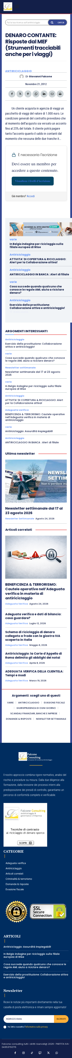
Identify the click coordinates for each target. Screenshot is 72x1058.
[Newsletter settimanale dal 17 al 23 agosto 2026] (36, 481)
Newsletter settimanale (20, 367)
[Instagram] (23, 1053)
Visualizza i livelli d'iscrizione (32, 181)
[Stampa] (60, 93)
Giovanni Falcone (40, 76)
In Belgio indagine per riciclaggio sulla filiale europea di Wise (36, 245)
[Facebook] (11, 93)
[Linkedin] (44, 93)
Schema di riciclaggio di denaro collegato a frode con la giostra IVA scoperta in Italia (32, 636)
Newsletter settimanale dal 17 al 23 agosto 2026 (32, 373)
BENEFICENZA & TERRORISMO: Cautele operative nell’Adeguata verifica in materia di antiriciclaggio (35, 417)
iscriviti (61, 1018)
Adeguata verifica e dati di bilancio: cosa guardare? (33, 616)
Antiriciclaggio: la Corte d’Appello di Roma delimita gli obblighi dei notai (33, 655)
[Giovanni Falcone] (22, 76)
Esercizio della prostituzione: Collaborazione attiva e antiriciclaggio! (37, 306)
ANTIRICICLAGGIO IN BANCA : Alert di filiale (39, 274)
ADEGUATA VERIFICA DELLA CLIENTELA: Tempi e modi (34, 673)
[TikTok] (32, 1053)
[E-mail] (52, 93)
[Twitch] (40, 1053)
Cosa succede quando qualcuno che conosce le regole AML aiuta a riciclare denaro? (37, 290)
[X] (19, 93)
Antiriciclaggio (18, 71)
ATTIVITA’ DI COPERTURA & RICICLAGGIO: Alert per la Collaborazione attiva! (38, 260)
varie (13, 239)
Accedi (31, 196)
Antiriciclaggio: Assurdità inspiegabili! (29, 431)
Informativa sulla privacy (36, 1026)
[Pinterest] (27, 93)
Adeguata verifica (17, 410)
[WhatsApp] (36, 93)
